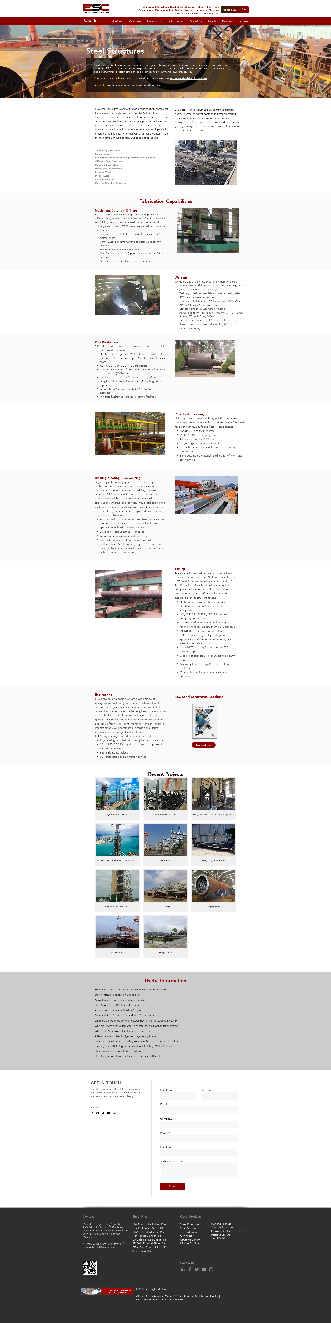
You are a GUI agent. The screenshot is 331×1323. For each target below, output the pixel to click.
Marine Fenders (189, 1243)
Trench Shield (218, 1238)
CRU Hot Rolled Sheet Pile (148, 1231)
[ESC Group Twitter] (196, 1269)
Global (140, 1296)
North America (154, 1296)
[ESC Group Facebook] (97, 1113)
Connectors (187, 1235)
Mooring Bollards (221, 1223)
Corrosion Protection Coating (228, 1231)
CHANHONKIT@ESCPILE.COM (204, 13)
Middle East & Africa (207, 1296)
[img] (117, 798)
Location (165, 1147)
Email (163, 1104)
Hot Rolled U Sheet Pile (146, 1235)
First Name (166, 1090)
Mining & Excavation (107, 164)
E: (189, 13)
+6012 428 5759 (180, 13)
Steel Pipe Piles (189, 1224)
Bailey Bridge (102, 154)
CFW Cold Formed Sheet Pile (150, 1247)
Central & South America (179, 1296)
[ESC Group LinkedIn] (92, 1113)
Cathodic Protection (222, 1227)
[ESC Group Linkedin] (182, 1269)
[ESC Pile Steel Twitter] (103, 1113)
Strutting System (190, 1239)
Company (166, 1118)
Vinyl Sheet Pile (141, 1251)
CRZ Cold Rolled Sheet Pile (149, 1224)
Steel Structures (189, 1228)
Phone (164, 1133)
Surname (207, 1090)
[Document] (95, 20)
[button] (117, 21)
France (156, 1299)
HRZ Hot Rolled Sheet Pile (148, 1228)
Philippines (176, 1299)
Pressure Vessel (103, 172)
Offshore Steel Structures (109, 161)
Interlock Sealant (220, 1234)
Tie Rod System (189, 1231)
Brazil (165, 1299)
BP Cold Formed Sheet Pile (149, 1243)
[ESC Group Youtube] (108, 1113)
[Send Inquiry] (90, 20)
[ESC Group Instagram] (114, 1113)
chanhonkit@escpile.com (101, 1246)
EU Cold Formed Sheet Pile (149, 1239)
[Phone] (85, 20)
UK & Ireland (143, 1299)
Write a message (171, 1161)
